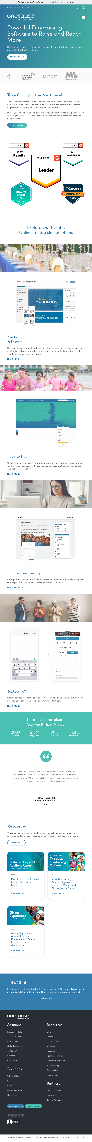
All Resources (16, 843)
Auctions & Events (14, 1037)
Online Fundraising (14, 1046)
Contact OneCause (21, 8)
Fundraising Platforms (56, 1061)
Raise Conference (14, 1090)
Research (51, 1051)
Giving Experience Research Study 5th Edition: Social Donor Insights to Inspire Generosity (23, 939)
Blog (49, 1032)
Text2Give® (12, 1051)
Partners (53, 1083)
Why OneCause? (14, 1076)
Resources (54, 1025)
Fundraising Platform (15, 1032)
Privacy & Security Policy (69, 1137)
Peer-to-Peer (52, 1075)
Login (9, 8)
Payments (11, 1056)
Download (16, 894)
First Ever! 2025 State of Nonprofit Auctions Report (25, 882)
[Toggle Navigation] (83, 17)
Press (9, 1086)
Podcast (50, 1037)
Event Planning (53, 1066)
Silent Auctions (53, 1070)
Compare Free (13, 1061)
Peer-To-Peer (13, 1042)
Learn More (68, 2)
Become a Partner (54, 1096)
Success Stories (53, 1042)
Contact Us (12, 1095)
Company (14, 1069)
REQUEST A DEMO (17, 57)
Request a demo (16, 1106)
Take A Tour (33, 1106)
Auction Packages (54, 1100)
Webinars (51, 1046)
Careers (10, 1081)
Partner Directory (54, 1091)
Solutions (14, 1025)
